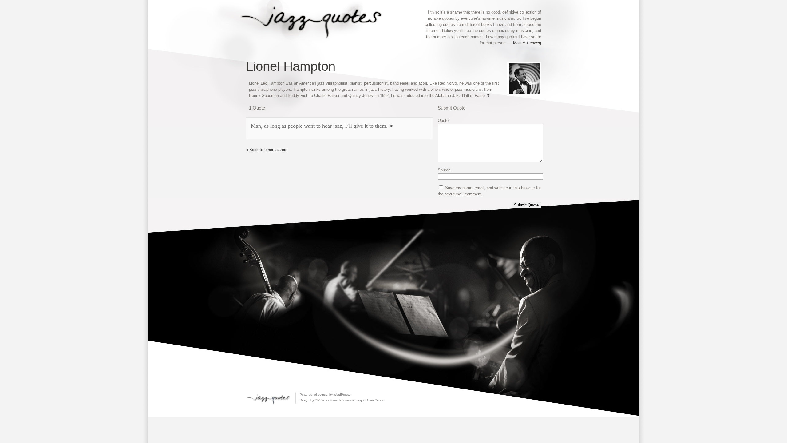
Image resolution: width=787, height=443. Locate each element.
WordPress (341, 394)
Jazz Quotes (313, 21)
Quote (443, 120)
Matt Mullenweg (527, 43)
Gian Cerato (375, 400)
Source (444, 170)
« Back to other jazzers (266, 149)
